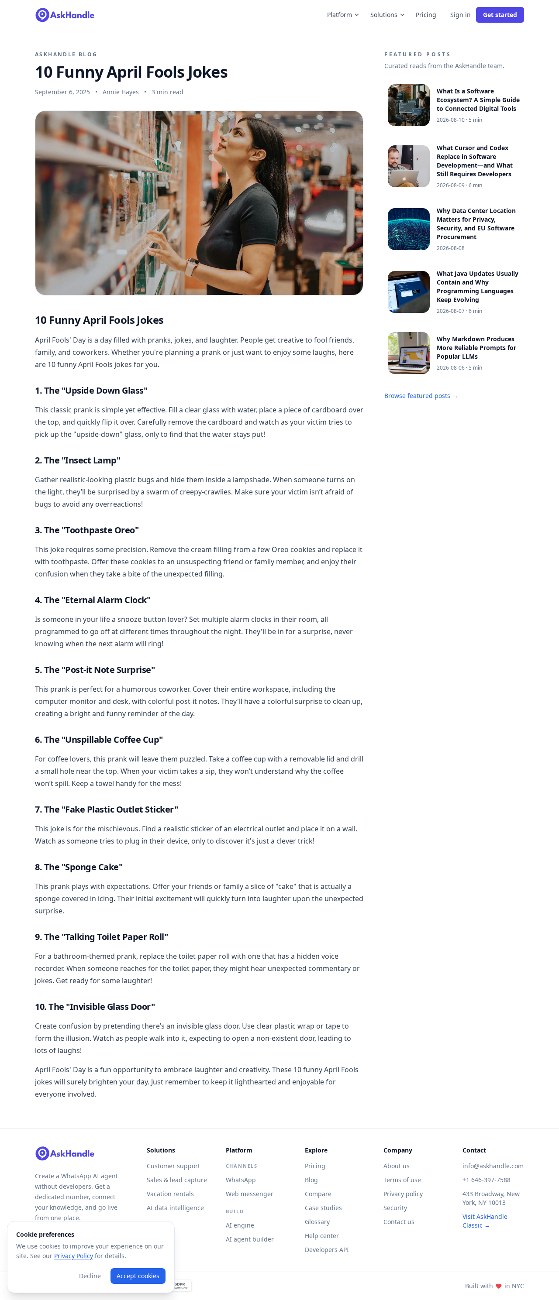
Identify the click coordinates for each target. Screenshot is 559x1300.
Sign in (460, 14)
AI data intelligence (175, 1208)
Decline (90, 1276)
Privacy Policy (73, 1256)
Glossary (317, 1222)
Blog (311, 1180)
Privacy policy (403, 1194)
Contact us (398, 1222)
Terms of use (402, 1180)
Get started (500, 14)
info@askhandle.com (493, 1166)
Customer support (173, 1166)
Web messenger (249, 1194)
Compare (318, 1194)
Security (395, 1208)
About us (396, 1166)
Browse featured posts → (421, 395)
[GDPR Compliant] (176, 1286)
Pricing (426, 14)
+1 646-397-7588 (486, 1180)
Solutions (383, 14)
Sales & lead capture (177, 1180)
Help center (322, 1235)
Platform (339, 14)
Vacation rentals (170, 1194)
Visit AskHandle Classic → (484, 1220)
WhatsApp (241, 1180)
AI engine (240, 1225)
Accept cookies (138, 1276)
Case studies (323, 1208)
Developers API (327, 1249)
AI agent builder (250, 1239)
